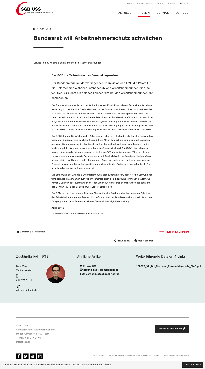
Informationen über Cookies (96, 365)
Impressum (146, 355)
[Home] (18, 232)
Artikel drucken (146, 241)
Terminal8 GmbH (182, 355)
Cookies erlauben (193, 365)
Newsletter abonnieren (170, 328)
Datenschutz (157, 355)
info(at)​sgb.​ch (23, 342)
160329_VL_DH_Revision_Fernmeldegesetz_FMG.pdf (168, 266)
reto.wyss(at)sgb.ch (26, 290)
